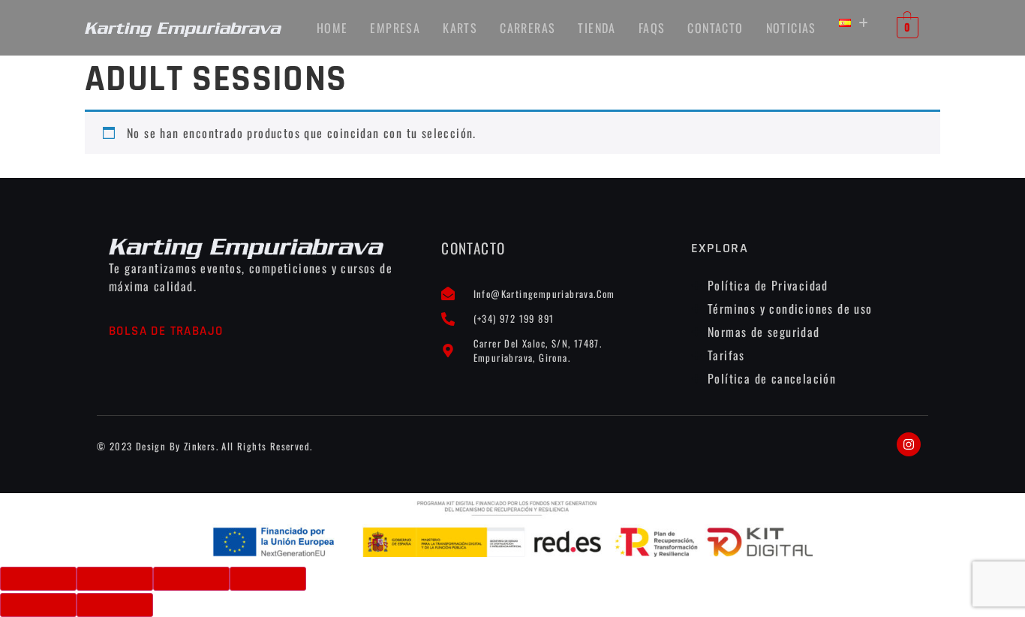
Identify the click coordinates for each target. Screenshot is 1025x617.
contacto (715, 28)
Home (332, 28)
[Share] (115, 579)
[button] (854, 23)
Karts (460, 28)
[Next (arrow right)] (115, 605)
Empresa (395, 28)
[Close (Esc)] (38, 579)
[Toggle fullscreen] (191, 579)
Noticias (791, 28)
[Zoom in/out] (268, 579)
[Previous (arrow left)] (38, 605)
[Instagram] (909, 444)
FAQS (652, 28)
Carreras (527, 28)
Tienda (596, 28)
